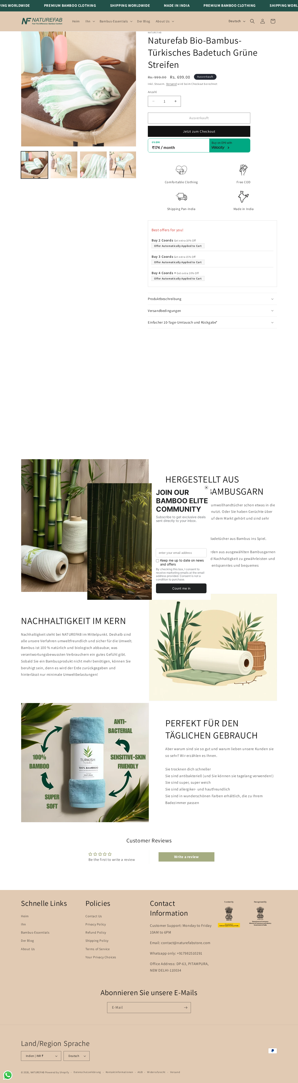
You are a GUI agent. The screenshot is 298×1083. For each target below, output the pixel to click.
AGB (140, 1072)
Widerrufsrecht (156, 1072)
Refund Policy (95, 932)
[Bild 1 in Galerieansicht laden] (34, 164)
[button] (90, 21)
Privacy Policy (95, 924)
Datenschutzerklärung (87, 1072)
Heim (25, 916)
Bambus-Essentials (35, 932)
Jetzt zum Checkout (199, 131)
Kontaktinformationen (119, 1072)
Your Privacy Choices (100, 957)
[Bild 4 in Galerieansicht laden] (122, 164)
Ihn (23, 924)
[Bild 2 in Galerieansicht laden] (63, 164)
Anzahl (152, 92)
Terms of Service (97, 949)
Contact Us (93, 916)
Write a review (186, 856)
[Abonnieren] (185, 1007)
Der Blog (27, 940)
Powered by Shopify (57, 1072)
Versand (171, 84)
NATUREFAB (37, 1072)
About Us (28, 949)
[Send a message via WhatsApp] (7, 1075)
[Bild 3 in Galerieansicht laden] (93, 164)
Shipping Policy (96, 940)
